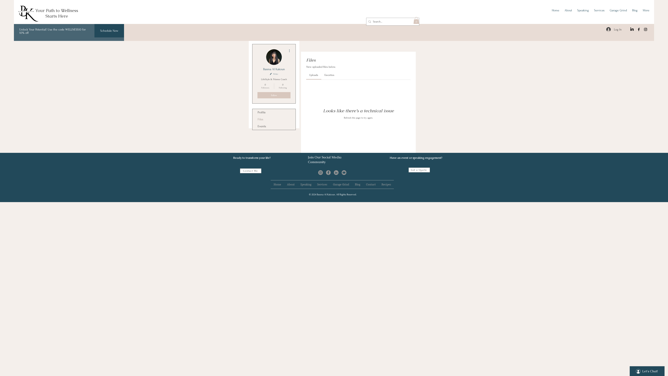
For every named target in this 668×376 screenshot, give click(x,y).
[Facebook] (639, 29)
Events (262, 126)
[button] (416, 20)
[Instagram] (645, 29)
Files (260, 119)
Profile (262, 112)
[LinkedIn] (632, 29)
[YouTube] (344, 172)
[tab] (313, 75)
